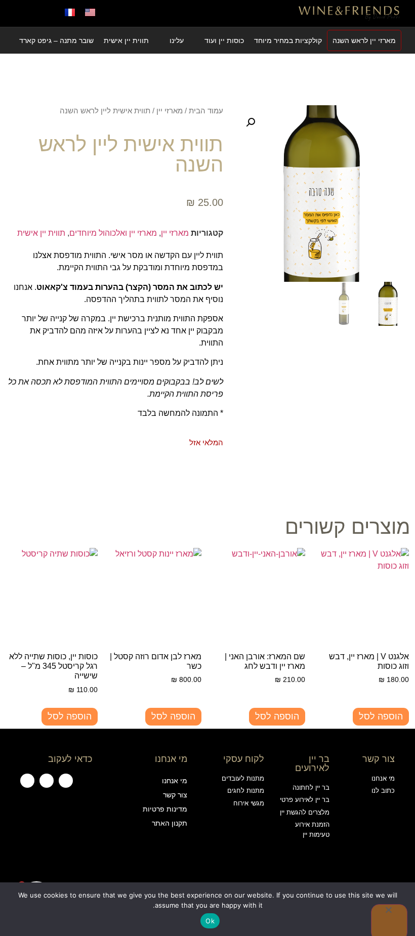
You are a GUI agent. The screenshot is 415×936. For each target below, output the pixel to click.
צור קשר (175, 795)
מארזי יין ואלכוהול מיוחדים (113, 233)
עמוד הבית (206, 111)
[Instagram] (46, 781)
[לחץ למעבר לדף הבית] (349, 13)
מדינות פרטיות (165, 809)
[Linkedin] (27, 781)
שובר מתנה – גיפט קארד (56, 40)
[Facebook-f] (66, 781)
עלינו (177, 40)
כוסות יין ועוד (224, 40)
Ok (210, 921)
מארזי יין (169, 111)
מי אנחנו (174, 781)
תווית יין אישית (126, 40)
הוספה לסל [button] (381, 716)
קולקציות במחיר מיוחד (288, 40)
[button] (207, 13)
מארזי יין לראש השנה (364, 40)
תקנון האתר (169, 823)
